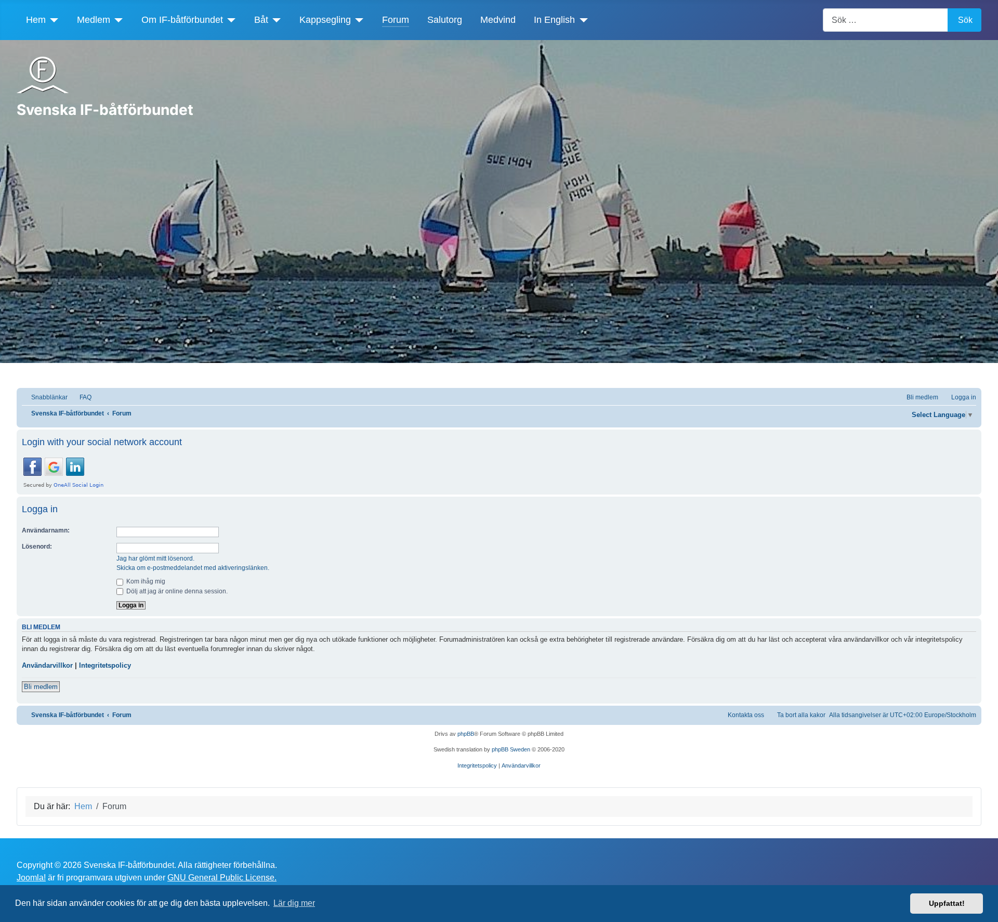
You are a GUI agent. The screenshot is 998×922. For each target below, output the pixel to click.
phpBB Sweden (511, 749)
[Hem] (52, 20)
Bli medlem (41, 687)
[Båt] (274, 20)
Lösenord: (37, 546)
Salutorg (444, 20)
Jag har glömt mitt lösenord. (155, 558)
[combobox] (885, 20)
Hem (36, 20)
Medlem (93, 20)
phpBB (465, 734)
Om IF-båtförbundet (182, 20)
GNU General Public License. (222, 877)
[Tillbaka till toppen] (985, 909)
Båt (261, 20)
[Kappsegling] (357, 20)
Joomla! (31, 877)
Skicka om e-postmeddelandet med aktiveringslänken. (192, 568)
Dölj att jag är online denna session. (176, 591)
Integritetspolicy (105, 665)
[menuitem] (80, 398)
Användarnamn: (46, 530)
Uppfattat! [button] (947, 903)
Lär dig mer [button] (294, 903)
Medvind (498, 20)
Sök (965, 20)
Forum (395, 20)
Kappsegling (325, 20)
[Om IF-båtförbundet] (229, 20)
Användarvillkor (47, 665)
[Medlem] (116, 20)
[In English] (581, 20)
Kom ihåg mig (145, 581)
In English (554, 20)
